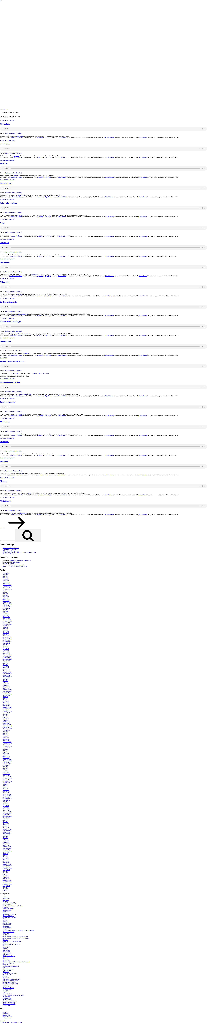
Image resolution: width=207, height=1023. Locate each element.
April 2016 (6, 753)
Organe (5, 976)
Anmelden (6, 1013)
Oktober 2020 (6, 675)
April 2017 (6, 736)
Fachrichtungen (7, 927)
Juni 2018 (5, 715)
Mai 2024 (5, 612)
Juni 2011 (5, 838)
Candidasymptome (8, 402)
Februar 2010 (6, 861)
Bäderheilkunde (7, 910)
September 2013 (7, 798)
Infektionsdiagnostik (8, 302)
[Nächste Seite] (17, 528)
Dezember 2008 (7, 880)
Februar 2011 (6, 843)
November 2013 (7, 795)
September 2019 (7, 694)
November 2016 (7, 743)
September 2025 (7, 589)
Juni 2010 (5, 855)
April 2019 (6, 701)
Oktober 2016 (6, 745)
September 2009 (7, 868)
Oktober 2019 (6, 692)
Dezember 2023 (7, 620)
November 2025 (7, 586)
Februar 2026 (6, 582)
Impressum (3, 1020)
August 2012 (6, 817)
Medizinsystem (7, 970)
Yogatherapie (6, 1005)
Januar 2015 (6, 775)
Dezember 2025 (7, 585)
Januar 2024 (6, 618)
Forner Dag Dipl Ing (8, 566)
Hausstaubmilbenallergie (10, 322)
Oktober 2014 (6, 779)
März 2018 (6, 720)
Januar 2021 (6, 670)
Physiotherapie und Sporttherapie (11, 979)
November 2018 (7, 708)
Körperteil (5, 957)
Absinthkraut (5, 501)
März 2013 (6, 807)
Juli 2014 (5, 784)
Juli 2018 (5, 714)
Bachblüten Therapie (8, 908)
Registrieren (6, 1012)
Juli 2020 (5, 679)
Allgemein (6, 900)
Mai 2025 (5, 595)
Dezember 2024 (7, 602)
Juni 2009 (5, 872)
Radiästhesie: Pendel (8, 988)
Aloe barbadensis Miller (10, 382)
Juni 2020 (5, 681)
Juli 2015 (5, 766)
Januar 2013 (6, 810)
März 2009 (6, 877)
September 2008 (7, 884)
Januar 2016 (6, 758)
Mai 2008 (5, 890)
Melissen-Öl (5, 422)
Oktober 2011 (6, 832)
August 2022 (6, 643)
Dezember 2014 (7, 777)
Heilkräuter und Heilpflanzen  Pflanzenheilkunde (15, 936)
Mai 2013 (5, 804)
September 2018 (7, 711)
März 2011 (6, 842)
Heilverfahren (6, 950)
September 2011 (7, 833)
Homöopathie (6, 951)
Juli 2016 (5, 749)
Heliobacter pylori (19, 565)
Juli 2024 (5, 609)
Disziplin (5, 920)
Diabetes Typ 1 (6, 183)
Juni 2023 (5, 628)
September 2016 (7, 746)
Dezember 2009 (7, 864)
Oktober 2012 (6, 814)
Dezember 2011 (7, 829)
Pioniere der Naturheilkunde (10, 980)
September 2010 (7, 851)
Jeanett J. (5, 563)
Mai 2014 (5, 787)
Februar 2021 (6, 669)
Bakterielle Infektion (8, 203)
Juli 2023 (5, 627)
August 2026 (6, 573)
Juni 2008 (5, 888)
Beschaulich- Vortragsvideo (10, 553)
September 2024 (7, 606)
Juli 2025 (5, 592)
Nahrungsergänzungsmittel (10, 973)
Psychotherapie (7, 985)
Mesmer (3, 481)
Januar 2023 (6, 636)
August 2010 (6, 852)
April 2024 (6, 614)
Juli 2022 (5, 644)
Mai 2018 (5, 717)
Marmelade (5, 262)
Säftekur (12, 563)
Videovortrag (6, 996)
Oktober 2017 (6, 727)
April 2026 (6, 579)
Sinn (4, 992)
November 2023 (7, 621)
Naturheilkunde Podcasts (15, 137)
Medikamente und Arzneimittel (11, 966)
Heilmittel (5, 940)
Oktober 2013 (6, 797)
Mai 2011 (5, 839)
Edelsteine (5, 921)
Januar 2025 (6, 601)
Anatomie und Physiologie (10, 903)
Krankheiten (6, 960)
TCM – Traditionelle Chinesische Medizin (14, 995)
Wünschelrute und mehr (9, 1004)
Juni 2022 (5, 646)
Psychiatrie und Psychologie (10, 983)
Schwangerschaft (7, 989)
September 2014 (7, 781)
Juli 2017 (5, 731)
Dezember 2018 (7, 707)
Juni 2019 (5, 698)
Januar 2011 (6, 845)
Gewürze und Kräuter (8, 932)
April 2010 (6, 858)
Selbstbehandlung (109, 137)
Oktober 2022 (6, 640)
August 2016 (6, 747)
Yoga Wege (15, 373)
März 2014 (6, 790)
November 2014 (7, 778)
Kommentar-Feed (7, 1016)
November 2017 (7, 726)
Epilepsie (4, 461)
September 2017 (7, 729)
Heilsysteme (6, 945)
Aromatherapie (7, 904)
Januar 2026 (6, 583)
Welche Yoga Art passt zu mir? (12, 361)
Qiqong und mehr (7, 986)
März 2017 (6, 737)
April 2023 (6, 631)
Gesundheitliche (62, 137)
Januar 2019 (6, 705)
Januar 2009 (6, 878)
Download (19, 133)
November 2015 (7, 761)
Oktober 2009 (6, 867)
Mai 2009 (5, 874)
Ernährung (6, 926)
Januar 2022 (6, 653)
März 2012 (6, 825)
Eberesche (4, 442)
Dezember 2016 (7, 742)
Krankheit (5, 959)
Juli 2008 (5, 887)
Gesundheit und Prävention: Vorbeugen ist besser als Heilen (18, 930)
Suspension (4, 144)
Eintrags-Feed (6, 1015)
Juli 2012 (5, 819)
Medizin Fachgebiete (8, 969)
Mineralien (6, 972)
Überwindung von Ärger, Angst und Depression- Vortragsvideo (19, 552)
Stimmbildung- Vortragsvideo (10, 551)
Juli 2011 (5, 836)
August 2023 (6, 625)
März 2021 (6, 668)
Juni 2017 (5, 733)
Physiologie (6, 977)
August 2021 (6, 660)
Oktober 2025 (6, 588)
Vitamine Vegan (7, 998)
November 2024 (7, 604)
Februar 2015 (6, 774)
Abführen (5, 897)
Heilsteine (5, 943)
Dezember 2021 (7, 654)
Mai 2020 (5, 682)
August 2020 (6, 678)
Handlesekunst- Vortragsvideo (11, 548)
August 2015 (6, 765)
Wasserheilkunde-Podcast (9, 1001)
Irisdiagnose (6, 954)
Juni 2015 (5, 768)
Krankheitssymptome (8, 963)
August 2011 (6, 835)
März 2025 (6, 598)
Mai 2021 (5, 665)
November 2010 (7, 848)
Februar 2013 (6, 809)
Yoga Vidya (48, 137)
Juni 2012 (5, 820)
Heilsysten (6, 947)
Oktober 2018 (6, 710)
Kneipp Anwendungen (9, 956)
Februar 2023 (6, 634)
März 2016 (6, 755)
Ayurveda (5, 907)
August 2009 (6, 870)
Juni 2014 (5, 785)
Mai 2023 (5, 630)
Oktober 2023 (6, 622)
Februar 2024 (6, 617)
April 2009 (6, 875)
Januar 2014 (6, 793)
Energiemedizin (7, 923)
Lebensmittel (5, 341)
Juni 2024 (5, 611)
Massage (5, 964)
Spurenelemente (7, 993)
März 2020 (6, 685)
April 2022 (6, 649)
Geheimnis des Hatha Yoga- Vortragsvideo (20, 560)
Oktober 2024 (6, 605)
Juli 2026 (5, 574)
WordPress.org (7, 1018)
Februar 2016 (6, 756)
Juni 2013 (5, 803)
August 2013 (6, 800)
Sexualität (5, 991)
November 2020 (7, 673)
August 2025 (6, 590)
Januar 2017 (6, 740)
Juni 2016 (5, 750)
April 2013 (6, 806)
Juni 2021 (5, 663)
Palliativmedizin (16, 562)
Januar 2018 (6, 723)
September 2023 (7, 624)
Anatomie (5, 901)
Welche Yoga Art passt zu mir (41, 373)
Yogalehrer (40, 137)
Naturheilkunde (4, 110)
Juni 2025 (5, 593)
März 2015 (6, 772)
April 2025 (6, 596)
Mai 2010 (5, 857)
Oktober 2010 (6, 849)
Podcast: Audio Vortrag (9, 982)
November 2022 (7, 638)
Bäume (5, 913)
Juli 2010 (5, 854)
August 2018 (6, 713)
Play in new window (10, 133)
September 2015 (7, 763)
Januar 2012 (6, 827)
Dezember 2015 (7, 759)
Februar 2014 (6, 791)
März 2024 (6, 615)
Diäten (5, 919)
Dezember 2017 (7, 724)
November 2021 (7, 656)
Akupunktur (6, 898)
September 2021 (7, 659)
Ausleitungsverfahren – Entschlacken (12, 905)
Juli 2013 (5, 801)
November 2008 (7, 881)
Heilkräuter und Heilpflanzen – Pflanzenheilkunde (16, 938)
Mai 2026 (5, 577)
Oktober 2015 (6, 762)
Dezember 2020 (7, 672)
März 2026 (6, 580)
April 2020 (6, 684)
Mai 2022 (5, 647)
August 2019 (6, 695)
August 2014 (6, 782)
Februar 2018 (6, 721)
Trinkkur (4, 163)
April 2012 (6, 823)
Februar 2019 (6, 704)
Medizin (5, 967)
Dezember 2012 (7, 811)
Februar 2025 (6, 599)
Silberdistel (4, 282)
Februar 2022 (6, 652)
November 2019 (7, 691)
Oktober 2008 (6, 883)
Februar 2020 (6, 686)
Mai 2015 (5, 769)
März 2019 (6, 702)
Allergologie (5, 124)
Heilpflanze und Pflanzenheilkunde (12, 941)
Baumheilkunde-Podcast (9, 914)
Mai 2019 (5, 699)
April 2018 (6, 718)
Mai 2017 (5, 734)
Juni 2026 (5, 576)
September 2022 (7, 641)
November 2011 (7, 830)
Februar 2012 (6, 826)
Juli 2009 (5, 871)
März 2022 (6, 650)
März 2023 (6, 633)
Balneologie (6, 911)
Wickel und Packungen (9, 1002)
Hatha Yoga (6, 933)
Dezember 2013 (7, 794)
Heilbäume (6, 935)
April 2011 (6, 841)
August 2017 (6, 730)
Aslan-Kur (4, 243)
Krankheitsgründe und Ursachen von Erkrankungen (16, 961)
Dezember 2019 (7, 689)
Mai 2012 (5, 822)
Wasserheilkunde (7, 999)
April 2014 (6, 788)
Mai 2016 (5, 752)
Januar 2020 (6, 688)
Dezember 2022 (7, 637)
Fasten (5, 929)
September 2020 (7, 676)
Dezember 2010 (7, 846)
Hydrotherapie (7, 953)
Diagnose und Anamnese (9, 917)
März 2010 (6, 859)
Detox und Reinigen (8, 916)
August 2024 (6, 608)
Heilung (5, 948)
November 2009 (7, 865)
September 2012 (7, 816)
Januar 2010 (6, 862)
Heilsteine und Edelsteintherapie (11, 944)
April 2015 (6, 771)
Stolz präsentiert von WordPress (15, 1022)
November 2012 (7, 813)
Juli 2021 (5, 662)
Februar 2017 (6, 739)
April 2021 (6, 666)
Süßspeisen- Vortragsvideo (10, 549)
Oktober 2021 (6, 657)
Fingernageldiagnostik (21, 566)
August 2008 (6, 886)
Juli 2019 (5, 697)
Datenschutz (3, 1022)
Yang (2, 223)
